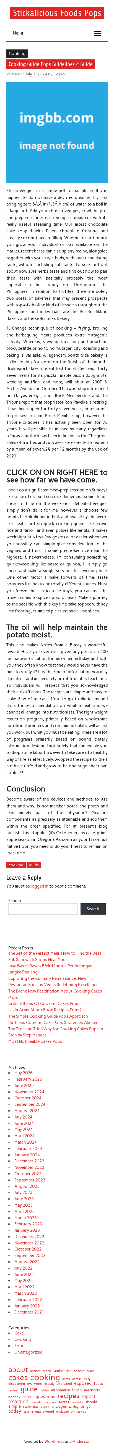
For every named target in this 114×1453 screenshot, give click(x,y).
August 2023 (27, 1186)
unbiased (62, 1411)
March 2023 (25, 1217)
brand (90, 1371)
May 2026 (23, 1072)
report (88, 1396)
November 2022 (29, 1243)
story (45, 1406)
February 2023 (28, 1224)
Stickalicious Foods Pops (57, 13)
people (28, 1397)
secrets (77, 1402)
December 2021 (29, 1312)
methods (92, 1390)
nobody (14, 1397)
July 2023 (23, 1192)
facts (98, 1383)
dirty (87, 1379)
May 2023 (23, 1205)
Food (19, 1345)
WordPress (54, 1441)
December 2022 (29, 1236)
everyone (34, 1384)
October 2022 (28, 1249)
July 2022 (23, 1268)
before (79, 1371)
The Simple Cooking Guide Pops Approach (48, 1016)
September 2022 (29, 1255)
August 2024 (27, 1110)
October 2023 (28, 1173)
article (47, 1371)
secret (63, 1402)
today (14, 1411)
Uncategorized (28, 1352)
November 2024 (29, 1091)
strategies (59, 1406)
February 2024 (28, 1148)
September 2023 (29, 1180)
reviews (50, 1402)
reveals (36, 1402)
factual (13, 1390)
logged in (39, 886)
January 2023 (27, 1230)
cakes (18, 1377)
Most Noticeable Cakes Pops (35, 1041)
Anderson (81, 1441)
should (91, 1402)
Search (14, 900)
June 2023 (24, 1198)
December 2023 (29, 1161)
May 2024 (23, 1129)
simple (14, 1406)
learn (77, 1390)
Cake (19, 1333)
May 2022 (23, 1280)
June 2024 (24, 1123)
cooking (16, 864)
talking (73, 1406)
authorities (63, 1371)
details (77, 1379)
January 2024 (27, 1154)
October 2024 (28, 1098)
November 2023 (29, 1167)
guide (34, 864)
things (85, 1406)
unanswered (44, 1411)
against (35, 1371)
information (60, 1390)
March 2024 (25, 1142)
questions (45, 1396)
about (18, 1369)
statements (30, 1406)
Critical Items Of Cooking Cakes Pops (43, 1003)
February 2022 (28, 1299)
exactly (49, 1383)
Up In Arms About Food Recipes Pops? (44, 1009)
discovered (16, 1384)
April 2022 (24, 1286)
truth (28, 1411)
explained (64, 1384)
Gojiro (59, 74)
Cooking (17, 53)
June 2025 (24, 1085)
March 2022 (25, 1293)
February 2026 (28, 1079)
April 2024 (24, 1135)
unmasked (78, 1411)
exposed (83, 1383)
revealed (18, 1401)
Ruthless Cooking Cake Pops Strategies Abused (53, 1022)
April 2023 (24, 1211)
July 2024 (23, 1117)
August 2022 (27, 1261)
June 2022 (24, 1274)
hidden (44, 1390)
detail (66, 1379)
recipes (68, 1396)
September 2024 (29, 1104)
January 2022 (27, 1306)
